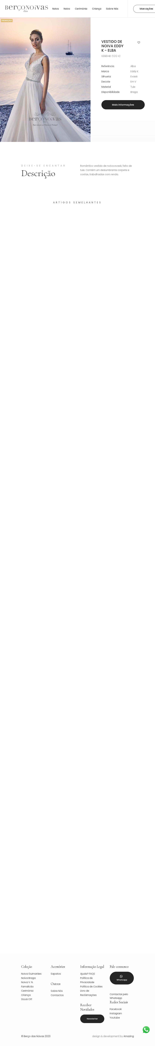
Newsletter (92, 1018)
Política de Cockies (91, 986)
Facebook (116, 1009)
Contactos (57, 995)
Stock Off (26, 999)
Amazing (129, 1036)
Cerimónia (81, 8)
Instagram (116, 1013)
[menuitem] (55, 8)
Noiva (55, 8)
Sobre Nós (112, 8)
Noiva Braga (28, 978)
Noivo (67, 8)
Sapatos (56, 974)
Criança (96, 8)
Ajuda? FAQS (87, 974)
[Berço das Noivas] (26, 8)
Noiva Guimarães (31, 974)
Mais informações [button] (123, 104)
